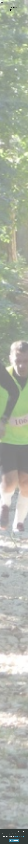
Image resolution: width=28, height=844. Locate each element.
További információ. (19, 836)
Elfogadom (14, 841)
